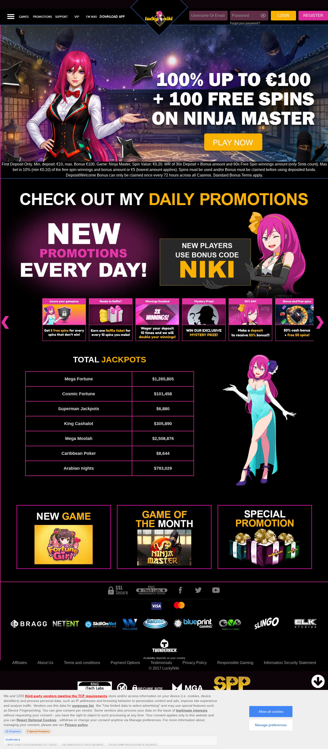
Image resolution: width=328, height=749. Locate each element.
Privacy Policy (194, 663)
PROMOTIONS (42, 17)
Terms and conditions (82, 663)
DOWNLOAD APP (112, 17)
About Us (45, 663)
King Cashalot (78, 423)
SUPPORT (61, 17)
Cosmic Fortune (78, 393)
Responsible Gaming (235, 663)
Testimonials (161, 663)
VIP (76, 17)
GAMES (24, 17)
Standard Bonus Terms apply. (238, 175)
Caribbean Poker (78, 453)
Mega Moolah (78, 438)
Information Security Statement (290, 663)
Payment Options (125, 663)
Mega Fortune (79, 379)
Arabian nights (79, 468)
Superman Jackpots (78, 408)
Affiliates (19, 663)
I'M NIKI (91, 17)
